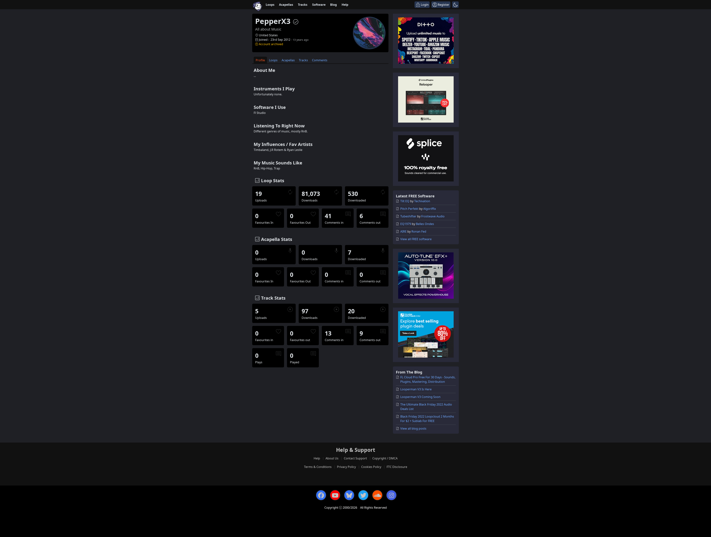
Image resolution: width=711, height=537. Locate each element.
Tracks (302, 5)
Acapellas (286, 5)
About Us (332, 458)
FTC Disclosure (397, 467)
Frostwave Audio (433, 216)
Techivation (422, 201)
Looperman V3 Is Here (416, 389)
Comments (319, 60)
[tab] (260, 60)
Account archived (271, 44)
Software (319, 5)
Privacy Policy (346, 467)
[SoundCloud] (377, 495)
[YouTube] (335, 495)
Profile (260, 60)
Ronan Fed (418, 231)
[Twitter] (363, 495)
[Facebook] (321, 495)
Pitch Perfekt (409, 209)
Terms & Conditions (318, 467)
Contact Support (355, 458)
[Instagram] (391, 495)
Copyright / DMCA (385, 458)
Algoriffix (429, 209)
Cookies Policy (371, 467)
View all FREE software (416, 239)
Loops (270, 5)
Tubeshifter (408, 216)
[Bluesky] (349, 495)
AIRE (403, 231)
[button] (455, 4)
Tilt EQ (404, 201)
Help (345, 5)
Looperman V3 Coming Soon (420, 397)
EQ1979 (405, 224)
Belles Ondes (425, 224)
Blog (333, 5)
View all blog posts (413, 428)
